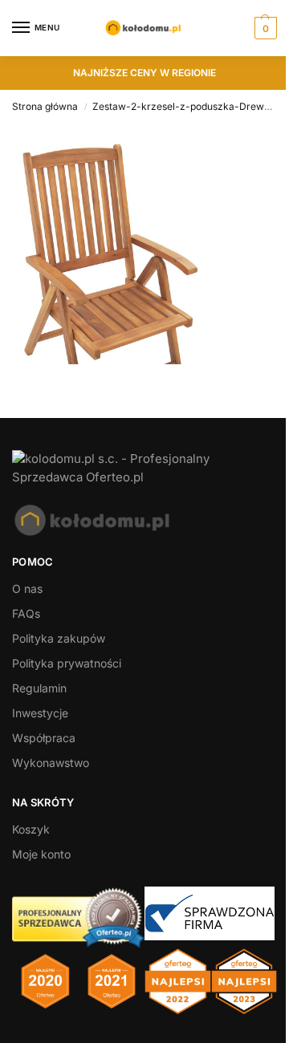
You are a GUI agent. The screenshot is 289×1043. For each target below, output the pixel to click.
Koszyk (31, 829)
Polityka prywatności (66, 663)
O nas (27, 588)
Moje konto (41, 854)
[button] (263, 28)
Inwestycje (40, 713)
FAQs (26, 613)
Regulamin (39, 688)
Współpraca (43, 738)
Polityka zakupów (58, 638)
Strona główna (45, 106)
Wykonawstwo (50, 762)
